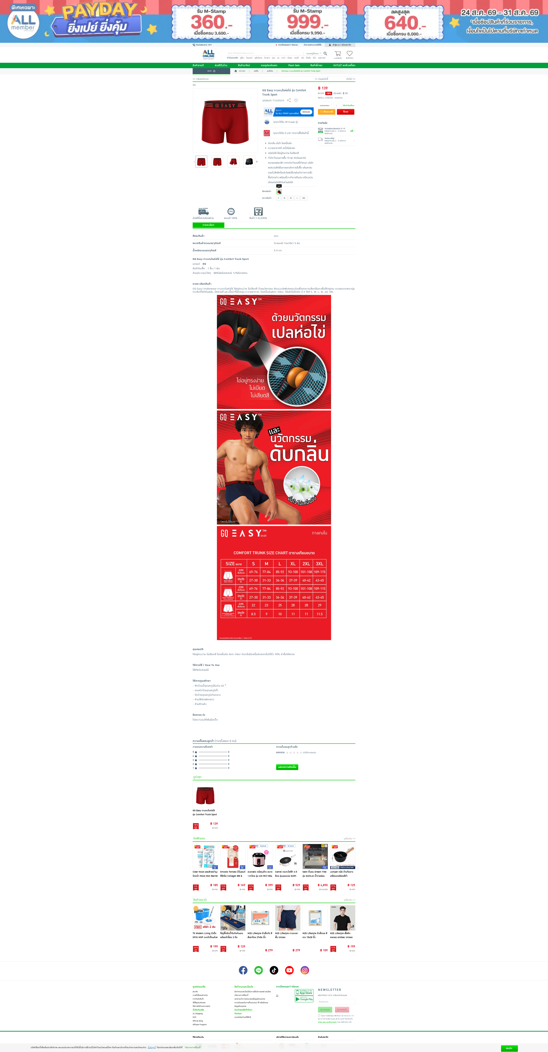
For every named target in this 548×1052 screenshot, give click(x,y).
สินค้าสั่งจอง (316, 65)
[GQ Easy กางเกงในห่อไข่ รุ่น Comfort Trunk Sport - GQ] (205, 795)
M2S (194, 1017)
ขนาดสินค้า (267, 198)
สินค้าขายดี (198, 65)
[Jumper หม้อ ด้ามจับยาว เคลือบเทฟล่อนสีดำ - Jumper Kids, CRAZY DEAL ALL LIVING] (342, 856)
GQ (194, 85)
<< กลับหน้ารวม (201, 79)
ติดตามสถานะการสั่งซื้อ (313, 45)
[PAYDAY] (274, 21)
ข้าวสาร (267, 57)
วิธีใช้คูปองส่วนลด (199, 1002)
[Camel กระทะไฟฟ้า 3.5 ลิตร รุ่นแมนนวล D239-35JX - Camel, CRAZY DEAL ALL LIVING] (288, 856)
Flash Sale (294, 65)
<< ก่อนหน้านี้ (321, 79)
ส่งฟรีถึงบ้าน (221, 65)
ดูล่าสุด (197, 777)
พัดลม (289, 57)
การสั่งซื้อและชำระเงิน (200, 995)
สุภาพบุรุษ (325, 1009)
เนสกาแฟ (321, 57)
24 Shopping (198, 1013)
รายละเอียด (208, 225)
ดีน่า (314, 57)
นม (278, 57)
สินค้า (209, 71)
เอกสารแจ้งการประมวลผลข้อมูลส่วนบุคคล (249, 999)
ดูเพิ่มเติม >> (349, 838)
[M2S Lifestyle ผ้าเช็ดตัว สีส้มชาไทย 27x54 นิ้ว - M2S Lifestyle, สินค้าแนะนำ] (260, 918)
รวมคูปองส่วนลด (269, 65)
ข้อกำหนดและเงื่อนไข (243, 987)
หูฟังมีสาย (258, 57)
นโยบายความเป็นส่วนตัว (327, 1022)
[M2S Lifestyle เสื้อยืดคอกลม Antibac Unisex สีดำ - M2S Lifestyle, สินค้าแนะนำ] (342, 918)
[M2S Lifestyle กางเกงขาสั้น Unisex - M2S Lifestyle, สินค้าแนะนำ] (288, 918)
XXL (303, 198)
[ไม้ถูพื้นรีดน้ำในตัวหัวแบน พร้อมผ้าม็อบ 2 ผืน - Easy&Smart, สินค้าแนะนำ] (233, 918)
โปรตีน (308, 57)
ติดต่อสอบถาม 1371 (203, 45)
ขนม (273, 57)
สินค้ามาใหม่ (244, 65)
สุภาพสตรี (342, 1009)
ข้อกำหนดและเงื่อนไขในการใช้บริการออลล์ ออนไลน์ (252, 991)
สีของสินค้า (266, 191)
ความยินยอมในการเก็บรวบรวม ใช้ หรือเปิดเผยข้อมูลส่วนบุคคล (251, 1004)
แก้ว (302, 57)
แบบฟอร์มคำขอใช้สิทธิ (242, 1017)
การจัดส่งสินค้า (198, 999)
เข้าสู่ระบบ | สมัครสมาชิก (342, 45)
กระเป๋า (296, 57)
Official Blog (198, 1020)
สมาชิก (195, 991)
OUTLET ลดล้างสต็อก (344, 65)
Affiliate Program (200, 1024)
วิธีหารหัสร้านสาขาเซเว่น (201, 1006)
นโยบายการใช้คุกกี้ (241, 995)
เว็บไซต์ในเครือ (198, 1009)
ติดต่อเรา (238, 1013)
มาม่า (283, 57)
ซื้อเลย (345, 111)
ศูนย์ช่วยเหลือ (199, 987)
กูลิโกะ (242, 57)
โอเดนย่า (249, 57)
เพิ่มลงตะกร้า (328, 111)
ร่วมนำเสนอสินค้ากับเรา (243, 1009)
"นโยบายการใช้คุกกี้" (192, 1047)
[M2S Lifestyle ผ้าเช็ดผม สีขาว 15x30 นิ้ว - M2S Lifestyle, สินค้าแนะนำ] (315, 918)
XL (291, 198)
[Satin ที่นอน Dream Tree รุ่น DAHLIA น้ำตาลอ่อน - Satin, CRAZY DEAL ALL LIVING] (315, 856)
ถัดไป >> (350, 79)
